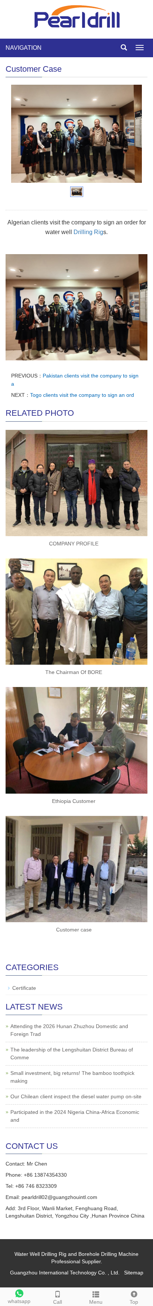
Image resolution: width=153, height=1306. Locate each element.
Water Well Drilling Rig (40, 1254)
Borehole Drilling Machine (108, 1254)
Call (57, 1302)
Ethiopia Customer (73, 801)
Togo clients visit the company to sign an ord (82, 395)
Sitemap (133, 1273)
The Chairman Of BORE (73, 672)
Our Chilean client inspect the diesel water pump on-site (75, 1096)
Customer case (74, 930)
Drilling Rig (88, 232)
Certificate (24, 988)
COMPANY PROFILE (73, 544)
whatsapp (19, 1301)
